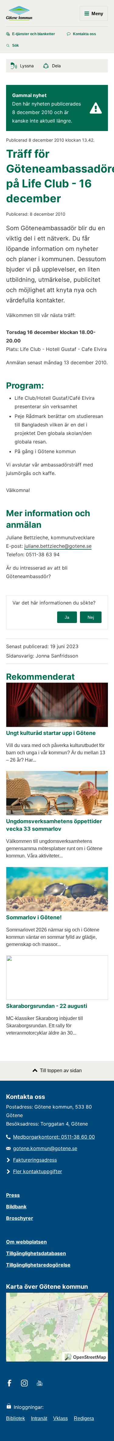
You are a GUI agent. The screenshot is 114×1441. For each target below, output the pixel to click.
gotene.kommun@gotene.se (45, 1148)
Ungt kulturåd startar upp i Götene (51, 733)
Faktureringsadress (35, 1160)
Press (13, 1195)
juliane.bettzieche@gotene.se (58, 546)
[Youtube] (40, 1384)
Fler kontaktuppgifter (37, 1171)
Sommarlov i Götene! (34, 917)
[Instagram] (25, 1384)
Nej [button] (91, 617)
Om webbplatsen (26, 1242)
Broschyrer (19, 1218)
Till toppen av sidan (61, 1070)
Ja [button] (67, 617)
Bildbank (16, 1207)
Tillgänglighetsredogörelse (38, 1265)
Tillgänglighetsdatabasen (36, 1253)
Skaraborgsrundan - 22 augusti (46, 1006)
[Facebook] (10, 1384)
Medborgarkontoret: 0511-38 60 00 (54, 1137)
